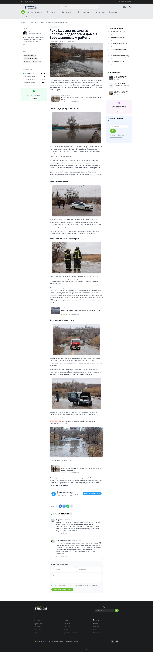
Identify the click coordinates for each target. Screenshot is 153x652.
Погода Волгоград (29, 2)
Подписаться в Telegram (92, 494)
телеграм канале (61, 485)
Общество (67, 12)
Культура (52, 12)
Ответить (64, 533)
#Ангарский (27, 61)
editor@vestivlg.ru (58, 641)
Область (114, 12)
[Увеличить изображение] (101, 74)
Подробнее (34, 98)
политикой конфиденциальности (117, 136)
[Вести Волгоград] (30, 7)
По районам (85, 12)
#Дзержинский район (30, 55)
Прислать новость (126, 2)
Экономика (37, 630)
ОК (113, 131)
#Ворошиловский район (30, 58)
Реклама (95, 624)
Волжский (67, 627)
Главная (23, 23)
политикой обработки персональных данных (86, 585)
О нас (94, 630)
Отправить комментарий (62, 589)
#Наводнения (37, 61)
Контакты (96, 627)
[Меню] (22, 6)
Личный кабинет (98, 633)
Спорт (36, 633)
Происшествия (35, 12)
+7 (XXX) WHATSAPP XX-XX (43, 641)
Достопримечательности (71, 633)
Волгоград (67, 624)
